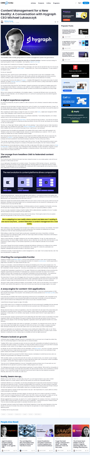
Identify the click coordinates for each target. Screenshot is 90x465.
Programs (56, 3)
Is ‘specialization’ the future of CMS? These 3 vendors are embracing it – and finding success (69, 43)
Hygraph (24, 80)
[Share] (55, 22)
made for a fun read (34, 62)
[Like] (57, 22)
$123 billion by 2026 (50, 292)
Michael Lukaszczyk (16, 81)
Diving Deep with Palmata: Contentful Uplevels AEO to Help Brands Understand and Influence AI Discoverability (69, 32)
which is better (20, 68)
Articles (33, 3)
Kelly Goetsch (38, 348)
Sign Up (86, 3)
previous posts (42, 261)
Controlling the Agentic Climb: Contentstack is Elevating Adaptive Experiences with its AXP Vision (68, 55)
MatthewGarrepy (8, 21)
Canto (39, 111)
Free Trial (75, 121)
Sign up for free (67, 90)
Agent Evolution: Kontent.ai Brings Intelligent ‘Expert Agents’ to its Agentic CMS (9, 444)
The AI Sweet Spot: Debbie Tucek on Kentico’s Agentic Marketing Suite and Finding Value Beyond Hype (80, 445)
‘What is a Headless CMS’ (30, 126)
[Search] (76, 3)
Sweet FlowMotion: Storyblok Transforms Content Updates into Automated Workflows (45, 443)
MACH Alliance (17, 259)
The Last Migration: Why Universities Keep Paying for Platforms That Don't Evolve (27, 443)
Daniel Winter (23, 119)
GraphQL (3, 89)
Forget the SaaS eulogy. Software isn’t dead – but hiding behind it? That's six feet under (62, 444)
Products (41, 3)
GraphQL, (10, 137)
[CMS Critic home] (7, 2)
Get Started (66, 19)
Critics (48, 3)
